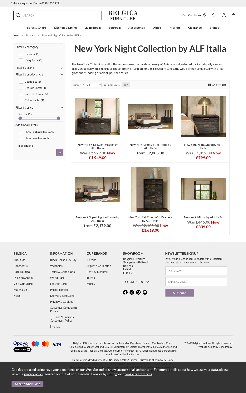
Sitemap (55, 326)
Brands (214, 27)
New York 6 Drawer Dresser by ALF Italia (97, 146)
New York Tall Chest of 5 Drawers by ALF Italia (150, 218)
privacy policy (33, 374)
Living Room (93, 27)
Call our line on (35, 3)
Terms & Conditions (62, 271)
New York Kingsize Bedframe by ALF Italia (150, 146)
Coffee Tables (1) (34, 100)
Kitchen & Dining (65, 27)
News (17, 295)
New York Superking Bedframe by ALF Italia (97, 218)
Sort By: (77, 84)
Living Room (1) (33, 60)
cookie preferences (138, 374)
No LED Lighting (138, 155)
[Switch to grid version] (209, 84)
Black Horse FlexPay (63, 259)
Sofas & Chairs (36, 27)
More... (90, 283)
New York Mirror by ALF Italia (203, 217)
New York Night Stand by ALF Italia (203, 146)
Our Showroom (23, 277)
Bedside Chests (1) (35, 87)
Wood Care (57, 277)
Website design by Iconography (215, 346)
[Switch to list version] (220, 84)
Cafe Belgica (21, 271)
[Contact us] (214, 15)
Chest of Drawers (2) (36, 94)
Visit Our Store (191, 15)
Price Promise (59, 289)
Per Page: (108, 84)
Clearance (195, 27)
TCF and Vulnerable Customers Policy (62, 318)
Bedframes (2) (33, 81)
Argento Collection (98, 265)
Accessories (136, 27)
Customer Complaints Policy (63, 309)
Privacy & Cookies (61, 301)
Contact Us (20, 265)
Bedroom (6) (32, 54)
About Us (19, 259)
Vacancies (56, 265)
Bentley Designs (97, 271)
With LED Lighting (162, 155)
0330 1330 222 (139, 281)
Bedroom (114, 27)
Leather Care (58, 283)
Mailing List (21, 289)
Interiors (174, 27)
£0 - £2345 (25, 113)
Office (156, 27)
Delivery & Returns (62, 295)
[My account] (224, 15)
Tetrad (90, 277)
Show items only (39, 131)
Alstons (91, 259)
